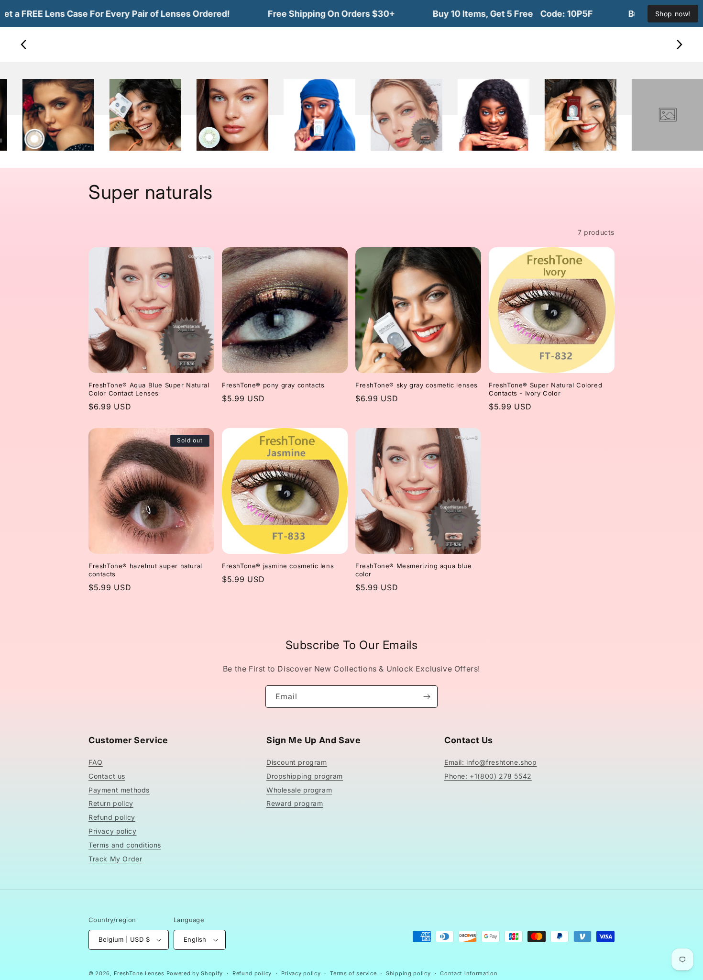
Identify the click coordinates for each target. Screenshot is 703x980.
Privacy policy (112, 831)
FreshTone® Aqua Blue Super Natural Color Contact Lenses (148, 389)
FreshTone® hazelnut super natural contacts (145, 570)
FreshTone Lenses (139, 973)
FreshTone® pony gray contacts (273, 385)
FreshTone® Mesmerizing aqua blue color (413, 570)
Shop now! (673, 14)
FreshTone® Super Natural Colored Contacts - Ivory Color (545, 389)
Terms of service (353, 973)
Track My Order (115, 859)
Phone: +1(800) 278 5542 (488, 776)
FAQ (95, 762)
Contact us (106, 776)
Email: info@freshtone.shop (490, 762)
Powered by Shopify (194, 973)
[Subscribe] (426, 696)
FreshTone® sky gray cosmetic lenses (416, 385)
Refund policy (111, 817)
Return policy (110, 803)
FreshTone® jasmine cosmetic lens (278, 566)
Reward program (294, 803)
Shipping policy (408, 973)
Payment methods (119, 790)
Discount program (296, 762)
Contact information (468, 973)
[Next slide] (679, 44)
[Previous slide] (24, 44)
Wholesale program (299, 790)
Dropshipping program (304, 776)
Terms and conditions (124, 845)
